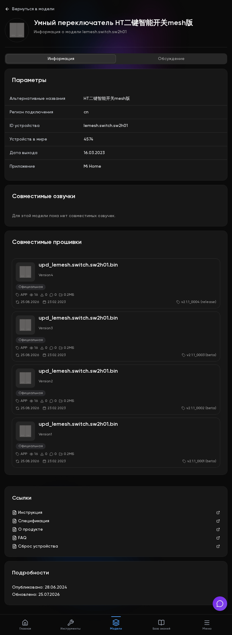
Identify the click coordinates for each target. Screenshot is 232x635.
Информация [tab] (61, 59)
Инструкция (30, 512)
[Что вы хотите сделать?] (220, 603)
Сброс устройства (38, 546)
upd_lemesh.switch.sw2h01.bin (78, 265)
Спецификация (33, 521)
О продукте (30, 529)
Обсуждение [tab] (171, 59)
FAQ (22, 538)
